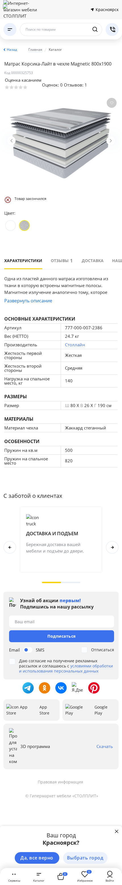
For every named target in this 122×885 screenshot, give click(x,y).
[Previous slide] (11, 140)
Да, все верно (36, 858)
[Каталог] (9, 29)
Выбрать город (85, 858)
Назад (12, 49)
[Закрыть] (116, 831)
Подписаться (61, 636)
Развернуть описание (28, 301)
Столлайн (75, 344)
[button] (51, 582)
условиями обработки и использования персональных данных (66, 668)
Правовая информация (60, 782)
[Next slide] (110, 140)
